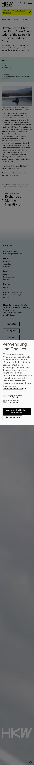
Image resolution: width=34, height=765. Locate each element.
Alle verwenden (12, 418)
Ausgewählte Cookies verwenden (16, 411)
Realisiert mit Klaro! (24, 422)
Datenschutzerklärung (13, 389)
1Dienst (13, 402)
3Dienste (13, 397)
